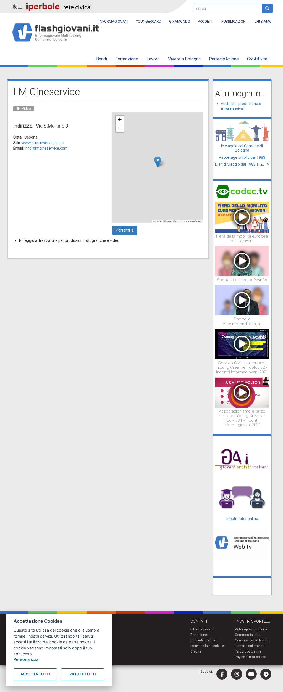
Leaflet (159, 221)
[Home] (58, 32)
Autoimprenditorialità (251, 629)
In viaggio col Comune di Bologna (242, 148)
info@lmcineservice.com (46, 148)
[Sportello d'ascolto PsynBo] (242, 261)
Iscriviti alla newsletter (207, 646)
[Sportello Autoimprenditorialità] (242, 300)
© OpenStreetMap (181, 221)
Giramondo (179, 21)
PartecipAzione (224, 59)
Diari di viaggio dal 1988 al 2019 (242, 164)
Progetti (206, 21)
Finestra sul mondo (249, 646)
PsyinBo (241, 657)
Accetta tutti (35, 674)
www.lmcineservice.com (43, 142)
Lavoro (153, 59)
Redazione (198, 635)
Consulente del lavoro (251, 640)
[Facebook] (221, 674)
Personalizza (26, 659)
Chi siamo (263, 21)
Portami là (125, 230)
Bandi (101, 59)
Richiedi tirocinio (203, 640)
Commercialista (247, 635)
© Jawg (167, 221)
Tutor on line (256, 657)
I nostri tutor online (242, 518)
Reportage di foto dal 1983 (242, 157)
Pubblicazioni (234, 21)
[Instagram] (236, 674)
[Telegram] (265, 674)
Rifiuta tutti (82, 674)
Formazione (126, 59)
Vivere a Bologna (184, 59)
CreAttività (257, 59)
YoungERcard (148, 21)
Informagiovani (113, 21)
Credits (195, 651)
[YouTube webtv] (251, 674)
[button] (157, 162)
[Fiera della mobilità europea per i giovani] (242, 217)
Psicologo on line (248, 651)
